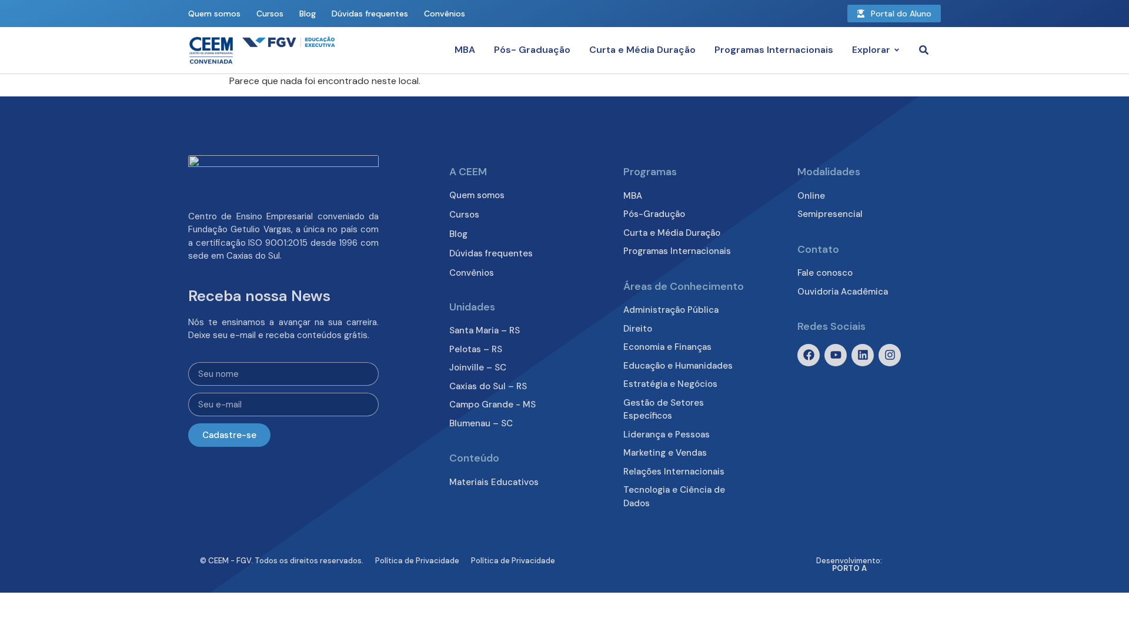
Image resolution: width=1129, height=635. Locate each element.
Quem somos (214, 13)
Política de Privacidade (417, 561)
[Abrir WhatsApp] (1099, 605)
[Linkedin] (862, 355)
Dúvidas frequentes (370, 13)
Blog (307, 13)
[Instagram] (890, 355)
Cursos (269, 13)
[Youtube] (835, 355)
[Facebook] (808, 355)
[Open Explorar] (896, 50)
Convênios (444, 13)
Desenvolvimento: (849, 564)
